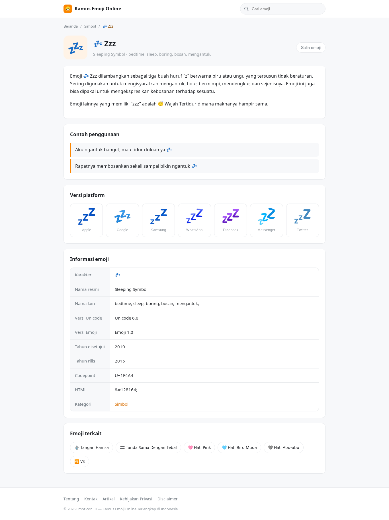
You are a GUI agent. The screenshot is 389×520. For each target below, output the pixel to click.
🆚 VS (79, 461)
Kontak (90, 499)
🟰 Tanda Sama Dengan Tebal (148, 447)
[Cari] (245, 8)
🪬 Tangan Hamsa (91, 447)
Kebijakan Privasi (136, 499)
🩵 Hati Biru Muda (239, 447)
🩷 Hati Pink (199, 447)
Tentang (71, 499)
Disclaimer (167, 499)
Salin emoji (311, 47)
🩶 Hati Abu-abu (283, 447)
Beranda (71, 26)
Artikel (109, 499)
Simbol (90, 26)
